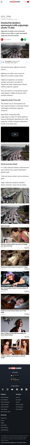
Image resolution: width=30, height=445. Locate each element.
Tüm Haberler (4, 409)
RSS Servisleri (19, 409)
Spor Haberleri (4, 399)
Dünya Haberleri (5, 406)
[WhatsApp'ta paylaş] (25, 39)
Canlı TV (18, 397)
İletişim (2, 422)
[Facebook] (17, 389)
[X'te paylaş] (22, 39)
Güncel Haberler (5, 397)
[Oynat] (15, 50)
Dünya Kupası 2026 (5, 411)
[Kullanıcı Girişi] (25, 1)
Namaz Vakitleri (19, 404)
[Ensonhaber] (15, 2)
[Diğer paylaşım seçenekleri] (28, 39)
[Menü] (1, 1)
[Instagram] (7, 389)
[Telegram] (21, 389)
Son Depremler (19, 406)
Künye (2, 420)
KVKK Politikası (4, 427)
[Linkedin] (26, 389)
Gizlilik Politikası (4, 430)
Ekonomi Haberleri (5, 402)
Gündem (9, 16)
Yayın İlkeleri (4, 425)
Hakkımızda (3, 418)
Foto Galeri (18, 399)
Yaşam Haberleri (5, 404)
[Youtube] (12, 389)
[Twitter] (2, 389)
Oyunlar (18, 402)
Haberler (3, 16)
